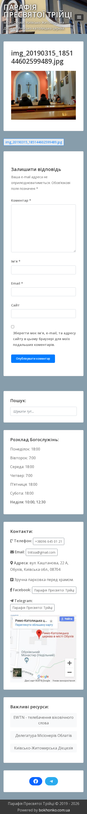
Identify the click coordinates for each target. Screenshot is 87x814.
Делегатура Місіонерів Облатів (43, 735)
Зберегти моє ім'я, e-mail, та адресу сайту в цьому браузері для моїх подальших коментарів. (44, 339)
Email (17, 283)
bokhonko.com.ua (54, 810)
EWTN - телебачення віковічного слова (43, 720)
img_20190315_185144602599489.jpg (34, 142)
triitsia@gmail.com (41, 552)
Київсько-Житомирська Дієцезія (43, 748)
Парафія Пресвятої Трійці (54, 590)
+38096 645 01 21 (48, 541)
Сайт (15, 305)
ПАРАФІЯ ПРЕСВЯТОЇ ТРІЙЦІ (37, 11)
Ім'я (15, 261)
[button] (79, 17)
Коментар (21, 200)
